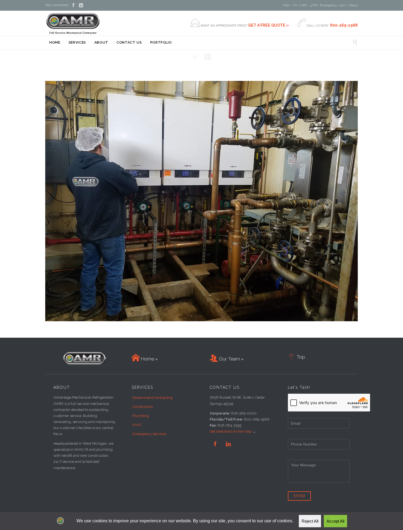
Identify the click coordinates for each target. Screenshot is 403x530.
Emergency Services (149, 434)
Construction (142, 407)
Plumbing (140, 416)
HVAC (137, 425)
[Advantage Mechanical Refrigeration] (73, 21)
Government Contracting (152, 398)
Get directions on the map (230, 431)
